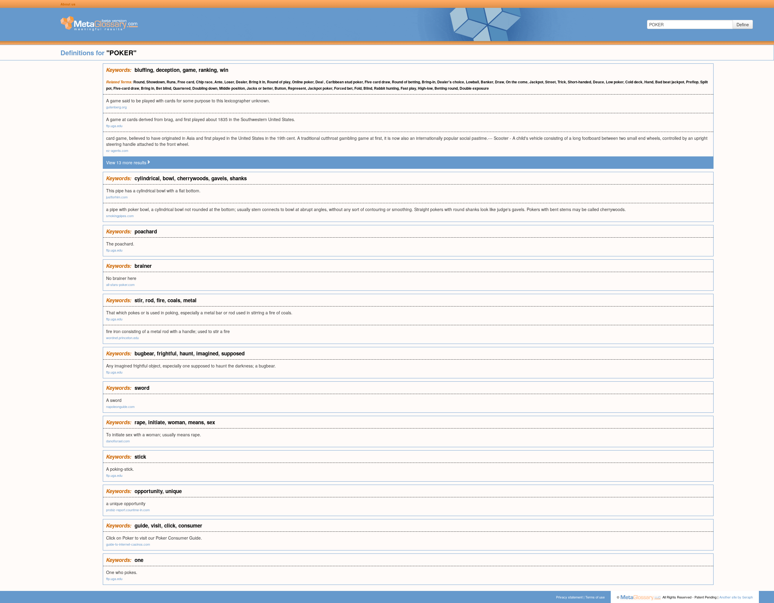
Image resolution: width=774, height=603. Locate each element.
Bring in (147, 88)
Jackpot (536, 82)
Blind (367, 88)
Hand (648, 82)
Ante (218, 82)
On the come (517, 82)
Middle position (232, 88)
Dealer (241, 82)
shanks (238, 178)
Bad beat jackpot (669, 82)
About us (67, 4)
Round (139, 82)
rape (140, 422)
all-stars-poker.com (120, 284)
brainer (143, 265)
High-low (425, 88)
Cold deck (633, 82)
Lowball (472, 82)
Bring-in (428, 82)
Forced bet (343, 88)
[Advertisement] (51, 154)
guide (141, 525)
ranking (208, 69)
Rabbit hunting (386, 88)
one (139, 559)
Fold (358, 88)
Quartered (181, 88)
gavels (219, 178)
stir (138, 300)
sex (211, 422)
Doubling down (204, 88)
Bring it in (257, 82)
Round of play (278, 82)
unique (173, 491)
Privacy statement (569, 597)
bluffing (144, 69)
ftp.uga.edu (114, 125)
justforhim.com (117, 196)
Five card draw (377, 82)
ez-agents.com (117, 150)
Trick (562, 82)
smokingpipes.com (120, 215)
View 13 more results (126, 162)
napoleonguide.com (120, 406)
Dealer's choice (450, 82)
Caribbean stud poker (344, 82)
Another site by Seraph (736, 597)
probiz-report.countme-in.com (128, 509)
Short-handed (579, 82)
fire (160, 300)
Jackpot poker (320, 88)
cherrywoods (192, 178)
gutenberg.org (116, 106)
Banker (487, 82)
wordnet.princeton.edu (122, 337)
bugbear (144, 353)
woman (176, 422)
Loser (229, 82)
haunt (186, 353)
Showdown (155, 82)
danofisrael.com (118, 440)
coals (173, 300)
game (189, 69)
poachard (146, 231)
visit (156, 525)
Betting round (446, 88)
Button (280, 88)
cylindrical (147, 178)
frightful (167, 353)
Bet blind (163, 88)
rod (149, 300)
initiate (156, 422)
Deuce (598, 82)
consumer (190, 525)
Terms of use (595, 597)
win (224, 69)
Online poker (303, 82)
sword (142, 387)
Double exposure (474, 88)
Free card (185, 82)
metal (190, 300)
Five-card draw (126, 88)
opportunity (148, 491)
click (169, 525)
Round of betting (406, 82)
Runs (171, 82)
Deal (319, 82)
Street (550, 82)
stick (140, 456)
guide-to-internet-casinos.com (128, 544)
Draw (499, 82)
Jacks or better (260, 88)
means (196, 422)
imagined (207, 353)
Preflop (692, 82)
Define (743, 24)
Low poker (614, 82)
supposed (233, 353)
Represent (297, 88)
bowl (168, 178)
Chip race (204, 82)
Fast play (408, 88)
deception (168, 69)
